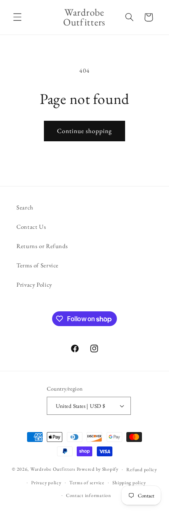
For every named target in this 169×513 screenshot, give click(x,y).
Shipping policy (129, 482)
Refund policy (141, 469)
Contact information (88, 495)
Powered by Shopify (98, 469)
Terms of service (87, 482)
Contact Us (31, 226)
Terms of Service (37, 265)
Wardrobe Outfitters (52, 469)
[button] (17, 17)
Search (25, 207)
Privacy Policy (34, 284)
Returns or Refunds (42, 246)
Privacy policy (46, 482)
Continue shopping (84, 131)
